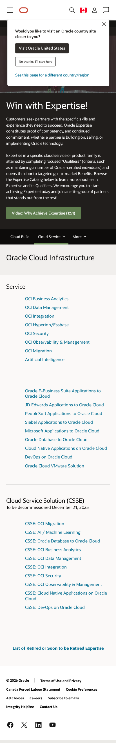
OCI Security (37, 333)
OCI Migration (38, 350)
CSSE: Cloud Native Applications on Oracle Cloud (66, 595)
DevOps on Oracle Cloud (48, 457)
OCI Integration (39, 316)
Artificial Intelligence (44, 359)
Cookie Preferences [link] (81, 689)
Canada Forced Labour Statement (33, 689)
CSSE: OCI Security (43, 575)
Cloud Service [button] (49, 236)
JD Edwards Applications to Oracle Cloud (64, 404)
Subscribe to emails (63, 698)
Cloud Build (20, 236)
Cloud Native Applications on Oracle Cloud (66, 448)
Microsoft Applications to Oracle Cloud (62, 431)
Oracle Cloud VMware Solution (54, 466)
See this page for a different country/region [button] (52, 75)
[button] (10, 10)
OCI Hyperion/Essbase (47, 324)
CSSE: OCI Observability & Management (63, 584)
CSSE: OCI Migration (44, 523)
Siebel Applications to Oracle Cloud (59, 422)
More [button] (77, 236)
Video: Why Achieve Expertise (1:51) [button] (43, 212)
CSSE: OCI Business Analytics (53, 549)
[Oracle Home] (23, 10)
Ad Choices (15, 698)
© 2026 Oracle (17, 680)
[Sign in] (94, 10)
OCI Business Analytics (46, 298)
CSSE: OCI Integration (46, 567)
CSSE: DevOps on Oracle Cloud (55, 607)
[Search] (72, 10)
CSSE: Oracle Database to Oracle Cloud (62, 541)
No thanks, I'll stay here (35, 62)
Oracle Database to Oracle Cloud (56, 439)
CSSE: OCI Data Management (53, 558)
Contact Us (48, 706)
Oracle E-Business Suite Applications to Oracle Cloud (63, 393)
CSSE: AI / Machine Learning (53, 532)
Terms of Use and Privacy (60, 680)
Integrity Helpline (20, 706)
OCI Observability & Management (57, 342)
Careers (36, 698)
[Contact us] (105, 10)
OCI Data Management (47, 307)
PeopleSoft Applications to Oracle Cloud (63, 413)
